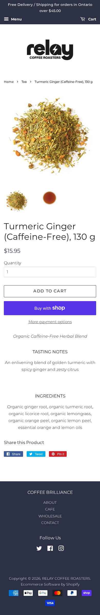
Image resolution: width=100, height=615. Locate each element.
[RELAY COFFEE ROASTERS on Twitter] (39, 549)
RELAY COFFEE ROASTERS (66, 578)
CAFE (50, 509)
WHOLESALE (50, 516)
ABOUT (50, 502)
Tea (24, 82)
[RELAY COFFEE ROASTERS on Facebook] (50, 549)
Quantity (12, 262)
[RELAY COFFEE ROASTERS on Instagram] (61, 549)
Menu (16, 19)
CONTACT (50, 523)
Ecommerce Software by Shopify (50, 584)
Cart (91, 19)
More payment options (50, 321)
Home (9, 82)
